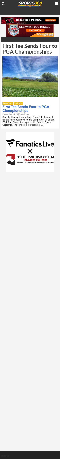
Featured (18, 103)
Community (7, 103)
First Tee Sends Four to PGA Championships (25, 108)
